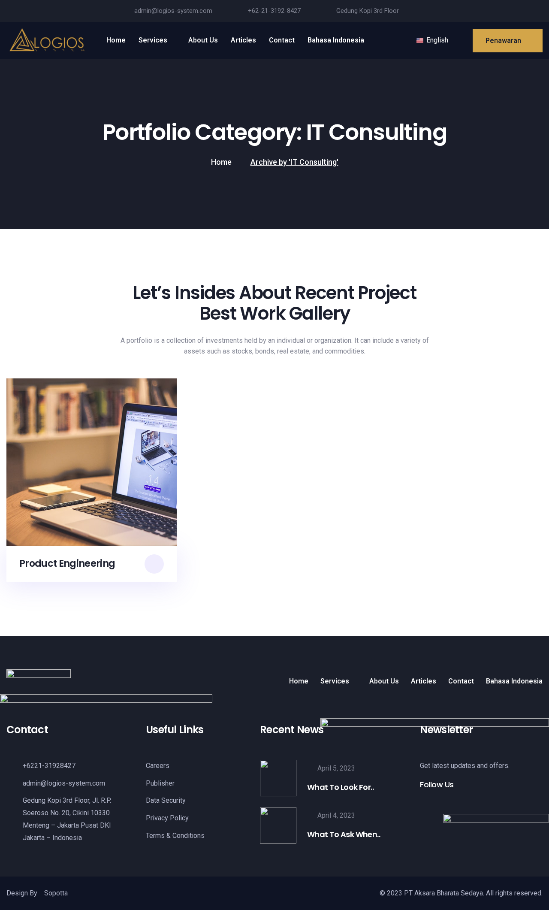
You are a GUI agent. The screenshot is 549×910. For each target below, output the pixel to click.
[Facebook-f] (490, 11)
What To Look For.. (340, 787)
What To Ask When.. (343, 834)
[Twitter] (506, 11)
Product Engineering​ (67, 564)
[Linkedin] (539, 11)
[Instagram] (522, 11)
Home (221, 161)
